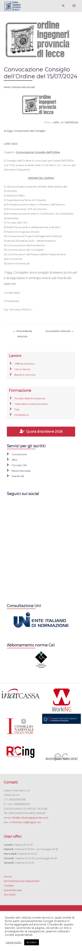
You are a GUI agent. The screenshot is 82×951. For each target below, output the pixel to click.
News (7, 87)
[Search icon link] (63, 6)
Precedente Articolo (22, 331)
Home (8, 876)
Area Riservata (13, 890)
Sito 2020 (9, 894)
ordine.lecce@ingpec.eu (25, 822)
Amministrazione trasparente (21, 881)
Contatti (9, 885)
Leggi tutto (13, 942)
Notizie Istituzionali (23, 87)
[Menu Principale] (74, 6)
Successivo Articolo (59, 331)
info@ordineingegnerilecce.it (30, 817)
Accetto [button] (32, 942)
